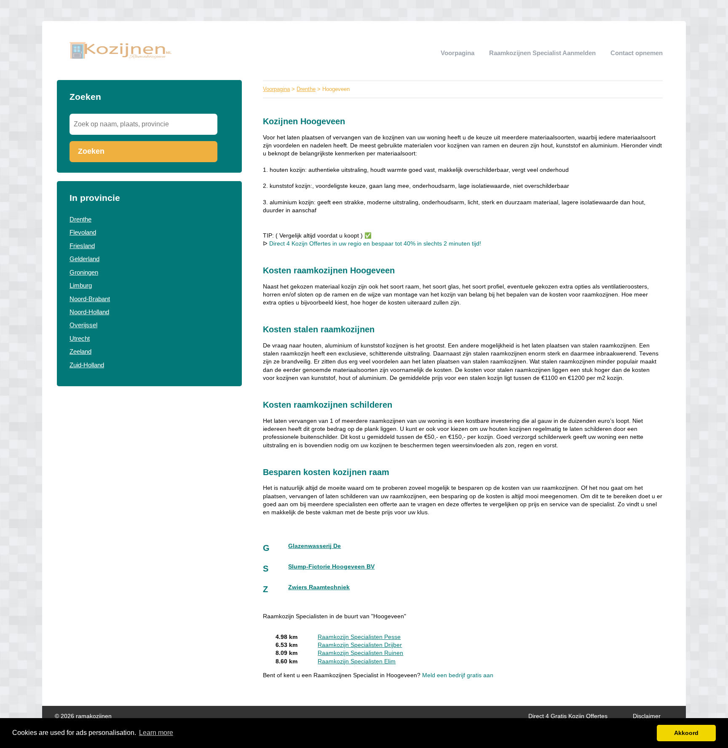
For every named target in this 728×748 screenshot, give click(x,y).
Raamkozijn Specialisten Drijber (360, 645)
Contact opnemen (636, 52)
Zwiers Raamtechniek (319, 587)
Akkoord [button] (686, 732)
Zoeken (91, 151)
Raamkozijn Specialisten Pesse (359, 637)
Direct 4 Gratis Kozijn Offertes (568, 716)
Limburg (81, 285)
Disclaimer (647, 716)
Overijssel (83, 325)
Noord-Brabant (90, 298)
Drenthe (80, 219)
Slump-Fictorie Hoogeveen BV (331, 567)
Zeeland (80, 351)
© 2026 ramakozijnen (83, 716)
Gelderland (84, 258)
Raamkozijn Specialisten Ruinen (360, 653)
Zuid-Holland (87, 365)
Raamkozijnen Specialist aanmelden (542, 52)
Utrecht (80, 338)
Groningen (84, 272)
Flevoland (83, 232)
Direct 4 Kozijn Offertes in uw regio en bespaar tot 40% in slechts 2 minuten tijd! (375, 243)
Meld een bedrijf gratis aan (457, 675)
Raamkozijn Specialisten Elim (357, 661)
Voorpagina (457, 52)
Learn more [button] (156, 732)
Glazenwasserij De (314, 546)
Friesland (82, 245)
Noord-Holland (89, 311)
